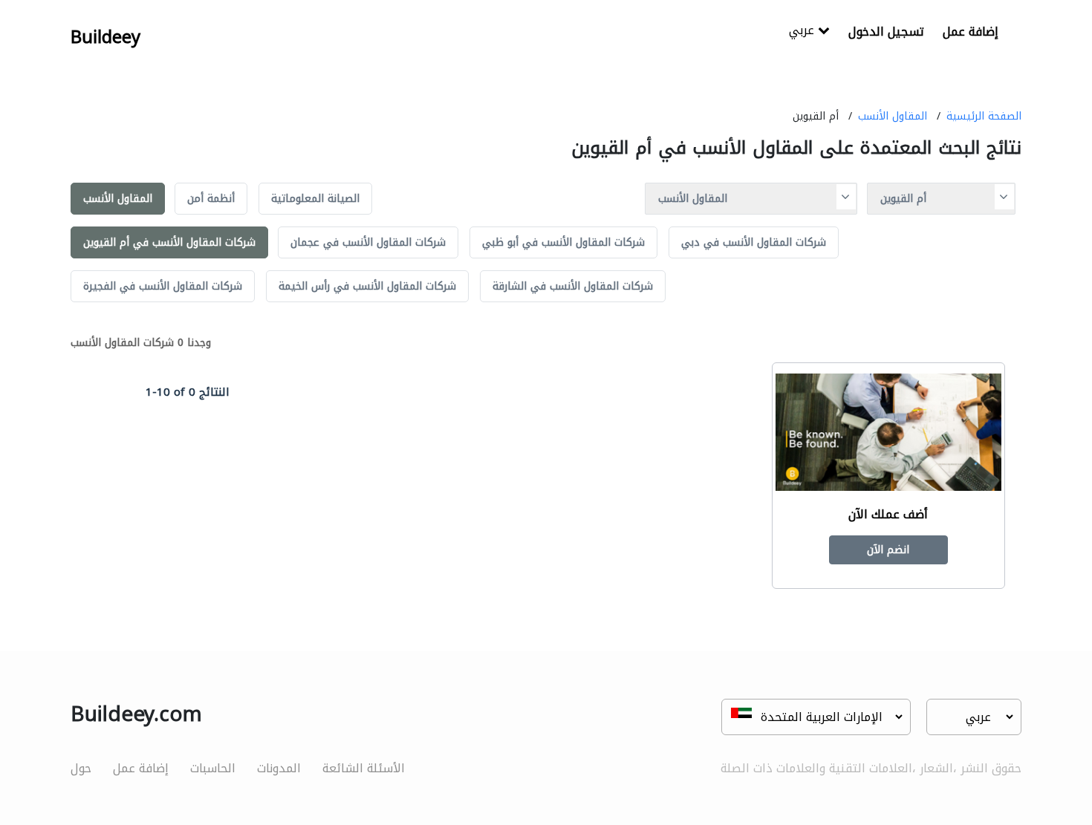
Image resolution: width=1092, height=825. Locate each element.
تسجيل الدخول (886, 31)
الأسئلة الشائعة (363, 768)
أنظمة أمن (211, 199)
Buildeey (105, 37)
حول (81, 768)
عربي (803, 32)
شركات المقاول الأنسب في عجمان (368, 242)
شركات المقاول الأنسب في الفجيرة (162, 286)
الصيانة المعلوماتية (315, 199)
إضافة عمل (970, 31)
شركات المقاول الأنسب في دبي (753, 242)
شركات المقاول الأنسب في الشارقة (573, 286)
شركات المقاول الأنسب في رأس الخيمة (367, 286)
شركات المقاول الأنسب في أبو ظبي (563, 242)
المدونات (279, 768)
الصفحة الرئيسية (983, 116)
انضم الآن (888, 550)
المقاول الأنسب (892, 116)
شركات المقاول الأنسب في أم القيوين (169, 242)
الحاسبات (212, 768)
